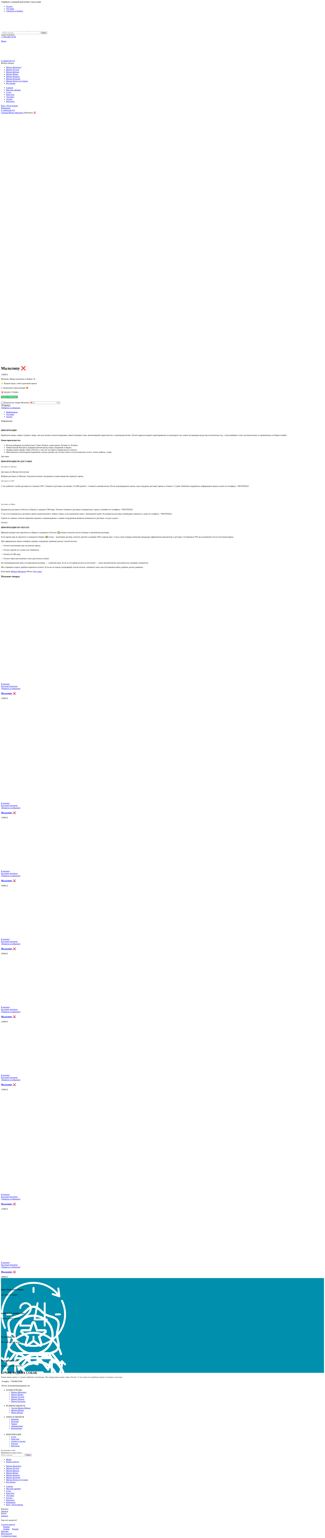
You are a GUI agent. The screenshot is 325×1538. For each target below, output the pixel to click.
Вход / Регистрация (14, 1505)
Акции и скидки (18, 1441)
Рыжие (14, 1424)
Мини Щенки (17, 1413)
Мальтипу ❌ (8, 693)
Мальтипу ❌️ (8, 948)
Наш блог (15, 1439)
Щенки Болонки (18, 1401)
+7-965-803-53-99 (8, 37)
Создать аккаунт (8, 1524)
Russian (6, 1527)
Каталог (14, 1444)
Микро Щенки (17, 1410)
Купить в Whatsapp (9, 397)
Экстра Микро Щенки (20, 1408)
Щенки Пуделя (17, 1397)
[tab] (165, 412)
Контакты (15, 1446)
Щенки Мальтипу (16, 113)
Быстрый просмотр (9, 686)
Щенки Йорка (17, 1394)
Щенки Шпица (17, 1399)
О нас (13, 1437)
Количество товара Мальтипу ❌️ (18, 403)
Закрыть (4, 1511)
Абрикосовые (17, 1426)
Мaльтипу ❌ (8, 1204)
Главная (4, 113)
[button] (9, 397)
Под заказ (37, 571)
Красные (15, 1421)
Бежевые (15, 1419)
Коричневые (16, 1428)
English (6, 1529)
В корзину (6, 405)
